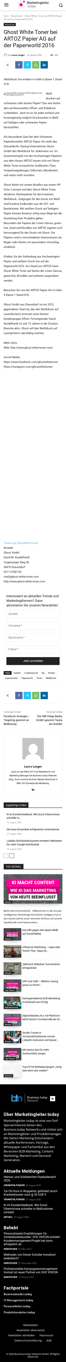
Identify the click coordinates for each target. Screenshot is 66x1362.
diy (43, 672)
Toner (39, 678)
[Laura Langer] (6, 55)
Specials (8, 1075)
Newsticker (16, 15)
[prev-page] (6, 855)
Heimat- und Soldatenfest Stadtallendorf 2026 (30, 1178)
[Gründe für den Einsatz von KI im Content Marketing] (33, 889)
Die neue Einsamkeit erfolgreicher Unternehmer (33, 829)
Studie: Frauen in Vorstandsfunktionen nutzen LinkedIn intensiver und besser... (40, 1036)
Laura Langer (18, 55)
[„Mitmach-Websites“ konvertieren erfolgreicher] (12, 968)
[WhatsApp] (35, 65)
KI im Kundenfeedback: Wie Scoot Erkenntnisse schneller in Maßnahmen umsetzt (28, 1208)
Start (6, 15)
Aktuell (8, 902)
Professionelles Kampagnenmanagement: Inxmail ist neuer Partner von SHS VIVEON (31, 1270)
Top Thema (10, 990)
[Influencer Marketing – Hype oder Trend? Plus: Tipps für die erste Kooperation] (12, 951)
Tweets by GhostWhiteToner (21, 543)
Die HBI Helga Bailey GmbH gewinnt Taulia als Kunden (49, 720)
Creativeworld (31, 672)
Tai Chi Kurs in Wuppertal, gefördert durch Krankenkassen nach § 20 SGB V (30, 1192)
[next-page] (12, 855)
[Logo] (29, 1098)
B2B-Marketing (11, 1007)
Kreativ (51, 672)
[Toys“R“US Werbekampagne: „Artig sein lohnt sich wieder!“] (12, 1071)
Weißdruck (51, 678)
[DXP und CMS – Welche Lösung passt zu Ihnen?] (12, 985)
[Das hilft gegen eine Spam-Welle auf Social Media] (12, 934)
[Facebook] (19, 65)
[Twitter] (27, 65)
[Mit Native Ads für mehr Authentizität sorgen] (12, 1054)
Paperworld (27, 678)
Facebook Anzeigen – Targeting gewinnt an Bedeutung (17, 720)
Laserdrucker (11, 678)
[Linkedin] (44, 65)
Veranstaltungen (14, 1185)
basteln (17, 672)
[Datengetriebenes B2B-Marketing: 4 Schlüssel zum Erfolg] (12, 1003)
